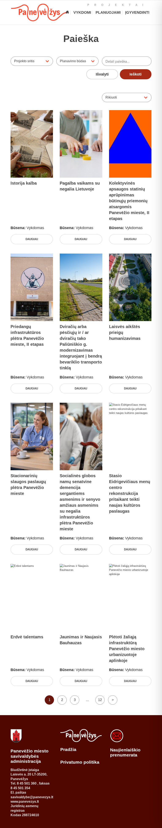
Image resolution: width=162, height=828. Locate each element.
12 (100, 700)
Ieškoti (136, 74)
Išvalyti (102, 74)
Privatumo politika (79, 762)
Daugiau (32, 239)
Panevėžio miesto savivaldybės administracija (30, 756)
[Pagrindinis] (67, 12)
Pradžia (68, 749)
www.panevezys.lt (25, 801)
